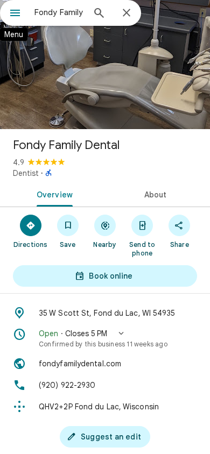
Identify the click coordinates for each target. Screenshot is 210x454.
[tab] (52, 194)
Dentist (26, 173)
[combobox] (59, 12)
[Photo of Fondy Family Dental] (105, 64)
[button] (105, 338)
